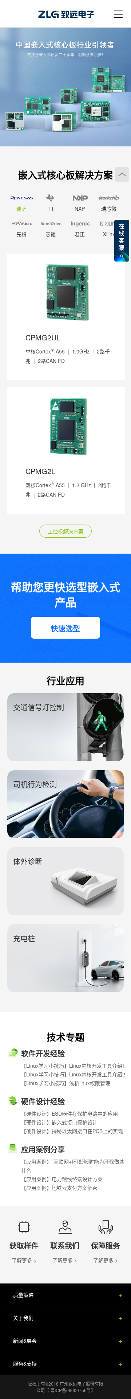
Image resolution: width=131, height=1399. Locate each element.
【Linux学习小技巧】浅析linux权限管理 (65, 1083)
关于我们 (23, 1317)
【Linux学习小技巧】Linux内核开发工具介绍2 (73, 1074)
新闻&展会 (25, 1340)
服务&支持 (25, 1363)
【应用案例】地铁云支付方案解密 (59, 1187)
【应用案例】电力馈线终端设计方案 (62, 1178)
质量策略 (23, 1294)
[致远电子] (71, 13)
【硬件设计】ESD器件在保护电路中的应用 (69, 1113)
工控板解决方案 (65, 531)
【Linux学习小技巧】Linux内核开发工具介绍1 (73, 1065)
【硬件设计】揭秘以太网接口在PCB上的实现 (72, 1131)
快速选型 (65, 628)
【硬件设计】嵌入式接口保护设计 (59, 1122)
